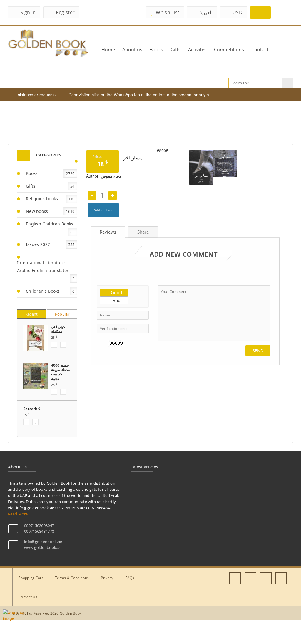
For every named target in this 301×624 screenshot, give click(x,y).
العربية (206, 12)
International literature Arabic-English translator (43, 266)
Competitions (229, 49)
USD (238, 12)
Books (156, 49)
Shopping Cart (31, 577)
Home (108, 49)
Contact (260, 49)
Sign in (28, 12)
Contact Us (28, 596)
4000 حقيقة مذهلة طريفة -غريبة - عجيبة (60, 372)
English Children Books (49, 224)
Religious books (42, 198)
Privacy (107, 577)
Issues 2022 (38, 244)
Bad (116, 300)
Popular (62, 314)
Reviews (108, 232)
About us (132, 49)
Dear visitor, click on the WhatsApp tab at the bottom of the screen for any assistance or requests (152, 94)
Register (65, 12)
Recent (31, 314)
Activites (197, 49)
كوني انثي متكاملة (58, 329)
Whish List (167, 12)
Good (116, 292)
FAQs (129, 577)
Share (143, 232)
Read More (18, 514)
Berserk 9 (31, 408)
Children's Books (43, 291)
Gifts (175, 49)
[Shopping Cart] (260, 12)
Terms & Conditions (72, 577)
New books (37, 211)
